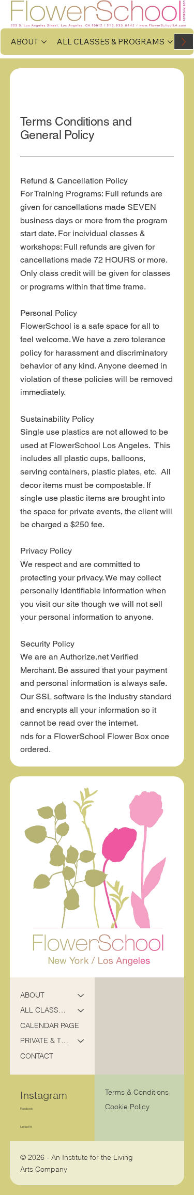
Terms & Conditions (138, 1092)
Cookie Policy (127, 1106)
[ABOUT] (81, 995)
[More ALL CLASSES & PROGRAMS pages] (170, 41)
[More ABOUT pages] (44, 41)
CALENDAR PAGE (49, 1025)
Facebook (26, 1108)
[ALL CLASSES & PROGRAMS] (81, 1010)
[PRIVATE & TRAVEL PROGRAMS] (81, 1041)
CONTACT (36, 1056)
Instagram (43, 1095)
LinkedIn (26, 1126)
